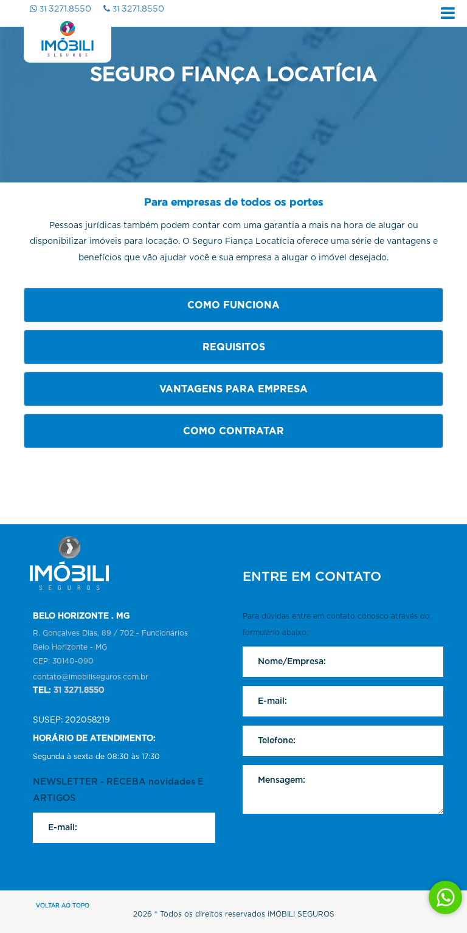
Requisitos (233, 347)
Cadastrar (61, 867)
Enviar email (275, 838)
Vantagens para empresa (233, 389)
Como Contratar (233, 431)
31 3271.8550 (79, 690)
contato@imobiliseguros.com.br (90, 677)
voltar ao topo (62, 906)
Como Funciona (233, 305)
